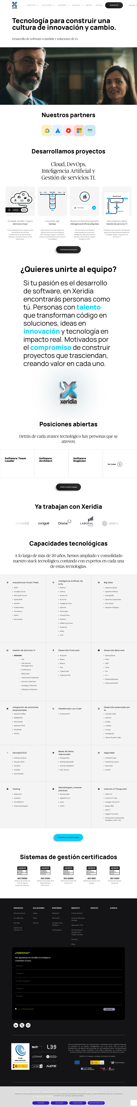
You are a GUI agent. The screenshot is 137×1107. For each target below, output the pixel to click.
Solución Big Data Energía (78, 919)
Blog (73, 944)
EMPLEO (89, 5)
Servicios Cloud (19, 913)
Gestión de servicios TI (18, 929)
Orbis (35, 918)
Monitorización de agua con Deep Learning (77, 932)
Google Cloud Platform (57, 924)
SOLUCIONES (47, 5)
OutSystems (57, 930)
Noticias (74, 939)
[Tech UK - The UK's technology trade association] (37, 1047)
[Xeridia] (14, 5)
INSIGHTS (76, 5)
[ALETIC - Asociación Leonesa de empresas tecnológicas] (52, 1066)
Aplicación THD (77, 925)
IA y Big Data (18, 918)
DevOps (17, 923)
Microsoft (55, 918)
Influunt (36, 923)
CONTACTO (114, 5)
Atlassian (55, 913)
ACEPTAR (41, 1103)
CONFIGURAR (77, 1103)
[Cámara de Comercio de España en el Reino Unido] (52, 1056)
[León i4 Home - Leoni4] (37, 1056)
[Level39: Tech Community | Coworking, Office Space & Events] (52, 1047)
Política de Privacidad (27, 1009)
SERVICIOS (32, 5)
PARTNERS (62, 5)
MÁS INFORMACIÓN (96, 1103)
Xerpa (35, 913)
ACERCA (99, 5)
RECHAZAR (59, 1103)
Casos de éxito (77, 913)
